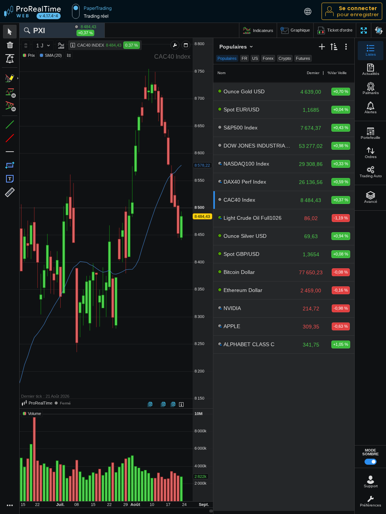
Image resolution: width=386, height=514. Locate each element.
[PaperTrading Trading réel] (76, 11)
